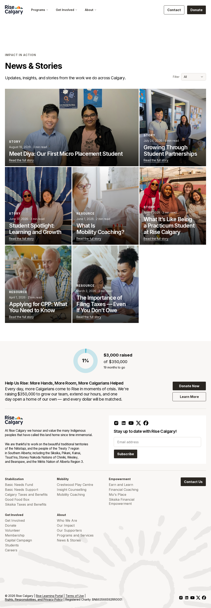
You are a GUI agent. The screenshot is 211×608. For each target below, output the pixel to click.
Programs (38, 10)
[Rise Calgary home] (14, 10)
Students (12, 545)
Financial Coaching (123, 490)
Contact (174, 10)
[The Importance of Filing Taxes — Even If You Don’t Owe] (105, 284)
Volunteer (12, 530)
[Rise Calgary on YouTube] (131, 423)
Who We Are (67, 520)
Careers (11, 550)
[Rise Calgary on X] (138, 423)
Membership (15, 535)
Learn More (189, 397)
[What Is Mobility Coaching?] (105, 205)
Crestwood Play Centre (75, 485)
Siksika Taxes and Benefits (25, 504)
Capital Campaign (18, 540)
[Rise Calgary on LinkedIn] (123, 423)
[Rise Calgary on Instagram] (116, 423)
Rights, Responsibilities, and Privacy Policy (34, 599)
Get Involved (65, 10)
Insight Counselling (71, 490)
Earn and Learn (121, 485)
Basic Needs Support (21, 490)
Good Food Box (17, 499)
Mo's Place (117, 494)
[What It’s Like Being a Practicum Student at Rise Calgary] (172, 205)
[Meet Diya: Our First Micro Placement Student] (72, 127)
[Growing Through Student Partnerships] (172, 127)
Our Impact (66, 525)
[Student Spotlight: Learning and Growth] (38, 205)
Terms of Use (75, 595)
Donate (196, 10)
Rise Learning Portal (49, 595)
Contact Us (193, 482)
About (89, 10)
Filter (176, 76)
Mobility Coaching (71, 494)
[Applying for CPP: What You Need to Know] (38, 284)
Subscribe (125, 454)
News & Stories (69, 540)
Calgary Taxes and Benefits (26, 494)
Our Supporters (69, 530)
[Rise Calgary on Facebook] (145, 423)
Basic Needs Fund (19, 485)
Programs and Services (75, 535)
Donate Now (189, 386)
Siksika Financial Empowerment (121, 501)
